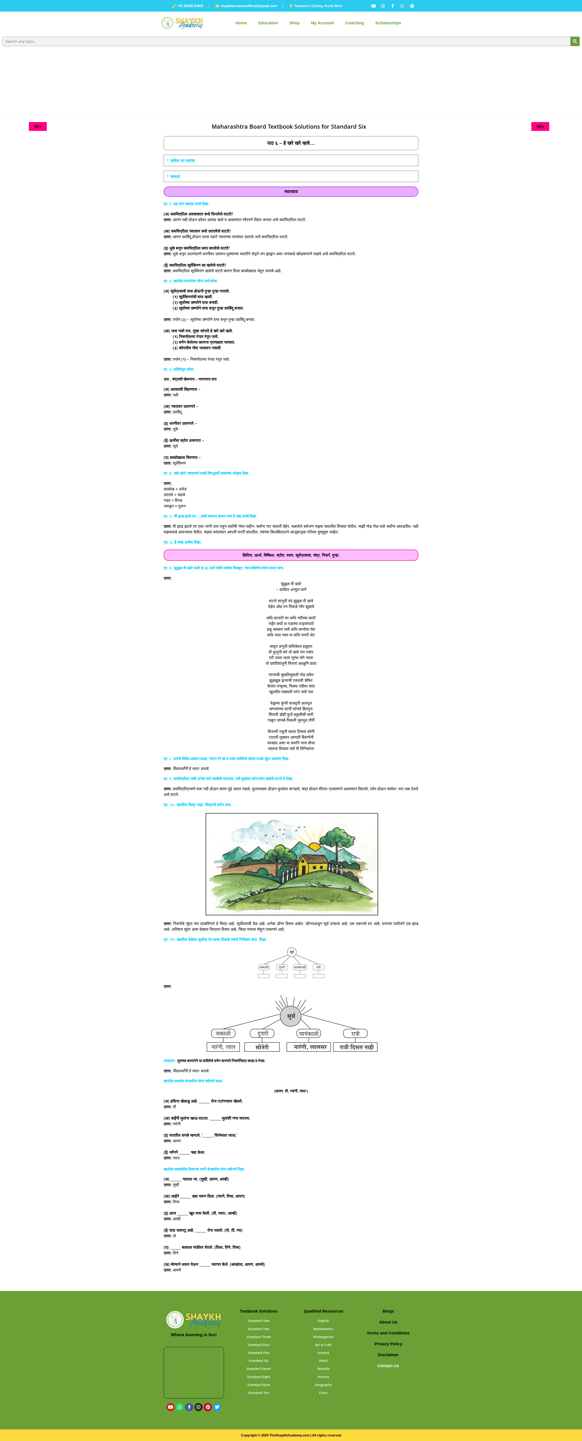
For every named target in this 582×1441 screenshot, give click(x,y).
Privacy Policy (388, 1344)
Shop (294, 23)
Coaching (354, 23)
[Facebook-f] (189, 1407)
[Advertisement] (291, 85)
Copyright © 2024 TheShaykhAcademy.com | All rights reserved (291, 1435)
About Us (388, 1322)
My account (322, 23)
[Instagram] (198, 1407)
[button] (291, 160)
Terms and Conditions (388, 1333)
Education (268, 23)
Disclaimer (388, 1355)
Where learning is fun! (194, 1334)
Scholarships (388, 23)
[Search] (574, 41)
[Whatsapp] (180, 1407)
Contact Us (388, 1365)
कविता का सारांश (183, 160)
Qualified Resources (323, 1311)
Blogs (388, 1311)
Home (241, 23)
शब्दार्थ (175, 176)
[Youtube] (170, 1407)
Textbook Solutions (259, 1311)
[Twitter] (217, 1407)
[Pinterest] (208, 1407)
